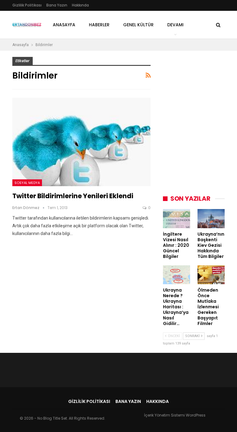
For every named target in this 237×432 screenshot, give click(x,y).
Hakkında (80, 5)
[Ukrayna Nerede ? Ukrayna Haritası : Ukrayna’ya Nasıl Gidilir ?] (176, 274)
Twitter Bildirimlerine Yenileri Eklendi (72, 195)
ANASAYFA (64, 25)
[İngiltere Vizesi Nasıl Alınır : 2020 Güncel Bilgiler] (176, 218)
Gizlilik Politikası (27, 5)
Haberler (99, 25)
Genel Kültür (138, 25)
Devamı (175, 25)
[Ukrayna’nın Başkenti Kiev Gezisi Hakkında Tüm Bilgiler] (211, 218)
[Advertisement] (200, 88)
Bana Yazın (56, 5)
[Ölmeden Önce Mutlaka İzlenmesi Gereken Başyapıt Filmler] (211, 274)
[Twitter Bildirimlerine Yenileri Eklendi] (81, 142)
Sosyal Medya (27, 182)
